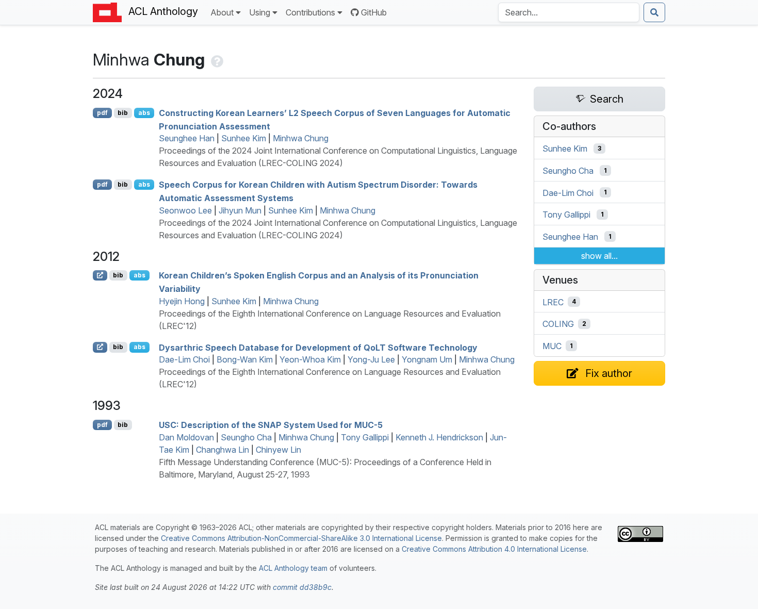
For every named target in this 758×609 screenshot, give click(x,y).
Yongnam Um (427, 359)
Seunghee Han (187, 138)
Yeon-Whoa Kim (310, 359)
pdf (102, 113)
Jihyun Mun (240, 210)
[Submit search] (654, 12)
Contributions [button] (310, 12)
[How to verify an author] (216, 60)
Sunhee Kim (243, 138)
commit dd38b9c (302, 587)
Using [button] (259, 12)
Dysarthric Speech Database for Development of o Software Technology (318, 347)
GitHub (374, 12)
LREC (553, 302)
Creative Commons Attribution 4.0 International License (494, 549)
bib (123, 113)
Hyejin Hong (182, 301)
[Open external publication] (100, 275)
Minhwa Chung (300, 138)
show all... (599, 256)
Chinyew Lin (278, 450)
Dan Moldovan (186, 437)
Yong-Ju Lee (371, 359)
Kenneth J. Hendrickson (439, 437)
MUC (552, 346)
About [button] (222, 12)
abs (144, 113)
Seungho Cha (246, 437)
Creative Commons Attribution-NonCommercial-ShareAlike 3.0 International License (301, 538)
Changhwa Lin (222, 450)
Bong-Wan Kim (245, 359)
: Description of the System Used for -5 (271, 425)
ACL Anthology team (293, 568)
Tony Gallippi (365, 437)
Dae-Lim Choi (184, 359)
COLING (558, 324)
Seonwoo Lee (185, 210)
